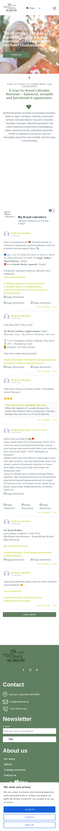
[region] (29, 806)
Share (55, 307)
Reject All (29, 824)
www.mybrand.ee (12, 591)
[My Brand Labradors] (10, 214)
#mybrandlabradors (13, 359)
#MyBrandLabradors (14, 283)
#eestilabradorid (12, 293)
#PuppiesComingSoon (36, 289)
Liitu (11, 739)
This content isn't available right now (26, 405)
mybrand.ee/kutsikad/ (14, 277)
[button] (54, 8)
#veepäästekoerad (34, 363)
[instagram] (30, 670)
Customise (29, 817)
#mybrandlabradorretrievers (38, 552)
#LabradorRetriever (35, 283)
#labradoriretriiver (33, 597)
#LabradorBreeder (32, 286)
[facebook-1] (23, 670)
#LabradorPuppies (13, 286)
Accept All (29, 809)
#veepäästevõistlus (14, 363)
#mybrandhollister (13, 555)
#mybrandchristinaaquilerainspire (40, 359)
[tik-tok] (37, 670)
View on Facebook (43, 307)
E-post (6, 726)
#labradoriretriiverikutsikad (17, 600)
